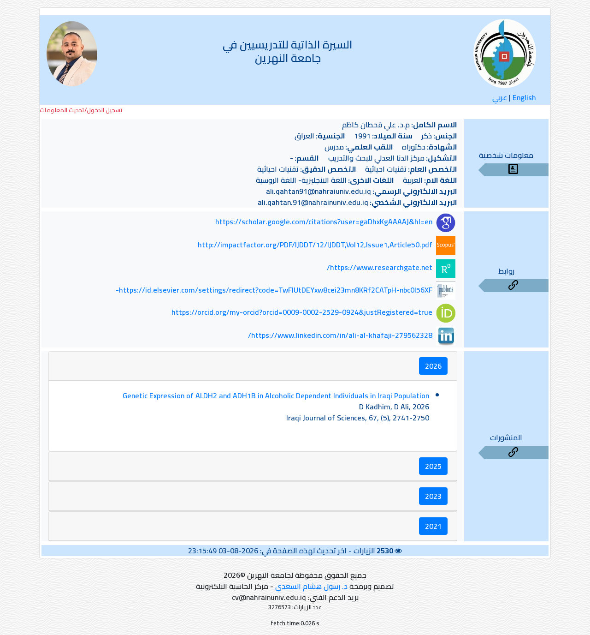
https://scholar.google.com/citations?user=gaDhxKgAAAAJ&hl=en (323, 222)
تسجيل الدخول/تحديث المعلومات (81, 110)
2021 (433, 526)
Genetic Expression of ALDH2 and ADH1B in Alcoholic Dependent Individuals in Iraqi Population (276, 395)
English (524, 97)
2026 (433, 366)
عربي (499, 97)
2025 (433, 466)
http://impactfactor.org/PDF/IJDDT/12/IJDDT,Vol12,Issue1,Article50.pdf (315, 245)
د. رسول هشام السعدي (311, 586)
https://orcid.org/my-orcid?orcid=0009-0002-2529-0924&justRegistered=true (301, 312)
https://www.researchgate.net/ (379, 267)
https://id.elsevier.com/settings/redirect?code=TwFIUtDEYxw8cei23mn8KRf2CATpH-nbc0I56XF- (274, 290)
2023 (433, 496)
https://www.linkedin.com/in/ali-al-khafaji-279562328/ (340, 335)
